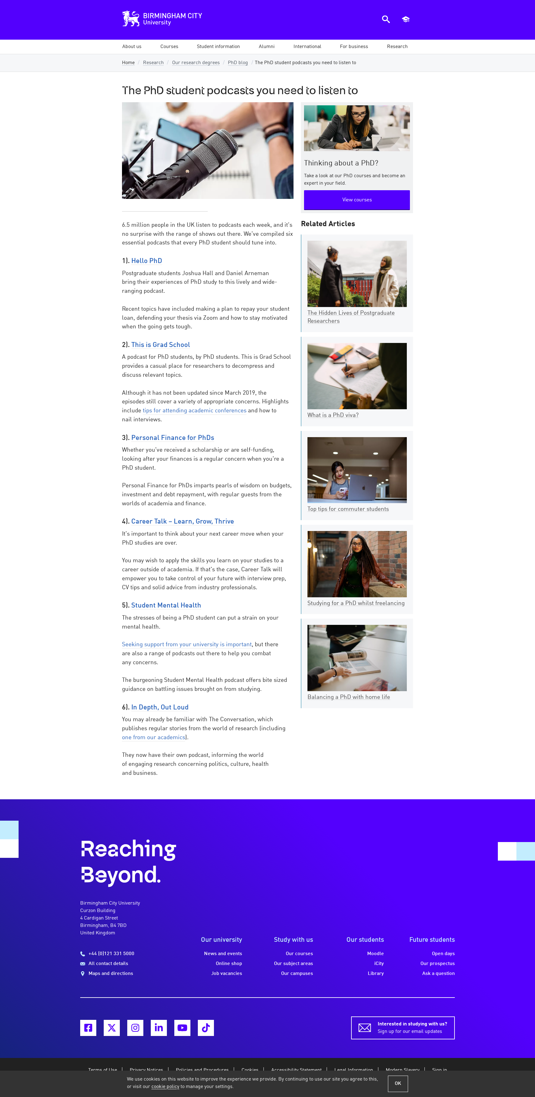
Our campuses (297, 973)
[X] (112, 1028)
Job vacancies (226, 973)
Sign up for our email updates (412, 1028)
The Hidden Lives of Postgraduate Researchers (351, 317)
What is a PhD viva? (333, 415)
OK (398, 1083)
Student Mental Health (166, 605)
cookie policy (165, 1086)
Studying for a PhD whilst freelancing (356, 603)
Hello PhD (146, 261)
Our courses (299, 953)
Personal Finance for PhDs (172, 438)
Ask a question (438, 973)
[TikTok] (206, 1028)
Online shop (229, 963)
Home (128, 62)
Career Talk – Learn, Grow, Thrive (182, 521)
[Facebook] (88, 1028)
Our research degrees (196, 62)
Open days (443, 953)
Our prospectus (437, 963)
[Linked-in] (159, 1028)
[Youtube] (182, 1028)
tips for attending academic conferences (194, 411)
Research (153, 62)
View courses (357, 200)
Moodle (375, 953)
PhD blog (238, 62)
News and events (223, 953)
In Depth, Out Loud (160, 707)
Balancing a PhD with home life (348, 697)
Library (376, 973)
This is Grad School (160, 345)
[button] (131, 47)
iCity (379, 963)
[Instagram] (135, 1028)
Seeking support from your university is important (187, 645)
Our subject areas (293, 963)
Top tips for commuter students (348, 509)
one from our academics (153, 738)
